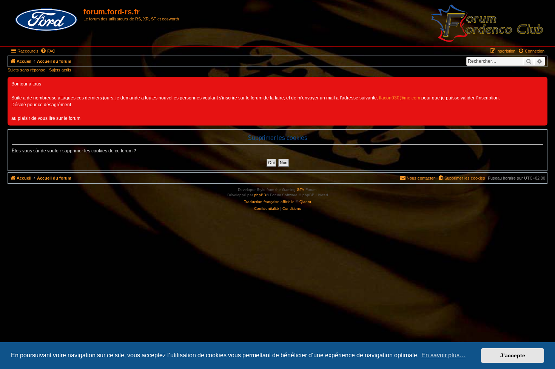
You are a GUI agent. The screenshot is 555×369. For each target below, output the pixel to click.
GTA (300, 190)
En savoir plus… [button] (443, 355)
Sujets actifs (60, 70)
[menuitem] (47, 51)
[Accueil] (46, 20)
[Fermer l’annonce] (541, 83)
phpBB (260, 195)
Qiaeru (305, 202)
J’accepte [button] (512, 355)
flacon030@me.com (399, 98)
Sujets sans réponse (26, 70)
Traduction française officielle (269, 202)
